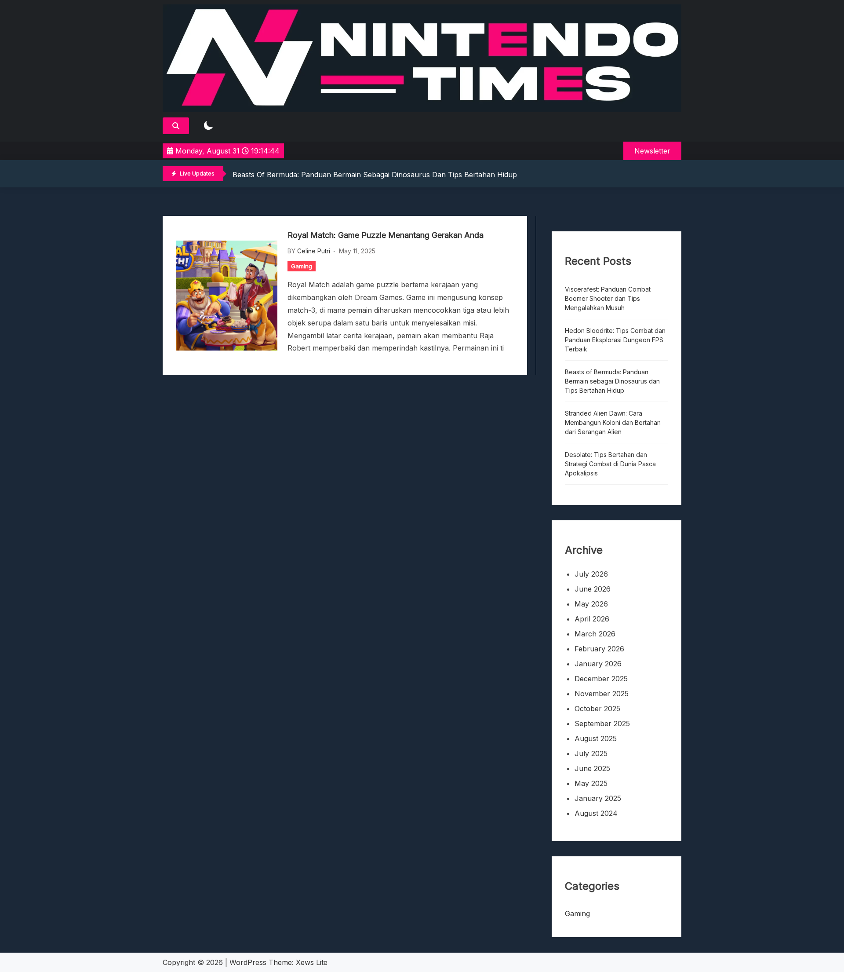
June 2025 (592, 768)
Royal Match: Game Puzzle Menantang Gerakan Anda (385, 235)
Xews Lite (311, 962)
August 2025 (596, 738)
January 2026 (598, 663)
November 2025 (602, 693)
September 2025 (602, 723)
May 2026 (591, 603)
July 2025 (591, 753)
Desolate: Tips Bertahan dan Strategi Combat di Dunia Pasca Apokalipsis (610, 464)
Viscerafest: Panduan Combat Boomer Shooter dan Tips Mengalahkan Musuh (608, 298)
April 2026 (592, 618)
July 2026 (591, 574)
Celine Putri (313, 251)
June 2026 (593, 589)
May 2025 (591, 783)
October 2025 (597, 708)
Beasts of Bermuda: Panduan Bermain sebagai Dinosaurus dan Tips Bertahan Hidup (375, 174)
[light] (208, 126)
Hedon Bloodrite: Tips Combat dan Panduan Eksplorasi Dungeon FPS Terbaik (615, 340)
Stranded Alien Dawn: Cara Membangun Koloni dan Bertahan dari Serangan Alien (613, 422)
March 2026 (595, 633)
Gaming (301, 266)
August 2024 (596, 813)
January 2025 (598, 798)
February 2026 (599, 648)
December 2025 (601, 678)
